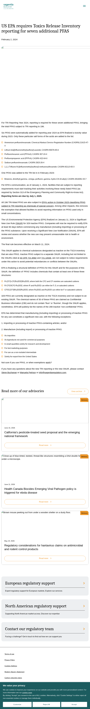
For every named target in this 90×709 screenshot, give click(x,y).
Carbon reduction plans (13, 678)
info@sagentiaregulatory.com (52, 372)
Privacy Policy (10, 660)
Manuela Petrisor (28, 372)
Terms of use (9, 654)
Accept (74, 704)
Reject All (46, 704)
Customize (17, 704)
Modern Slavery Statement (14, 672)
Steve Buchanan (9, 372)
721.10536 (46, 258)
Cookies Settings (11, 666)
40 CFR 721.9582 (28, 258)
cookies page (27, 692)
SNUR (19, 223)
